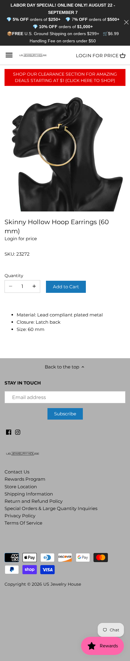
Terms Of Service (23, 523)
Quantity (14, 275)
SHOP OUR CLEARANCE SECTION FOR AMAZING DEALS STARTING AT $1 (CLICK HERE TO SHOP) (65, 77)
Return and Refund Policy (34, 501)
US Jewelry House (62, 584)
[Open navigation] (9, 55)
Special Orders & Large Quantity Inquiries (51, 508)
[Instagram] (17, 431)
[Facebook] (8, 431)
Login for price (97, 55)
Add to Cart (66, 287)
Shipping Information (29, 494)
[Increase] (34, 286)
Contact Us (17, 472)
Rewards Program (25, 479)
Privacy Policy (20, 516)
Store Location (21, 486)
